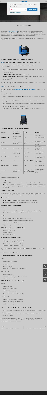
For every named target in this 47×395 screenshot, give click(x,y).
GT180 (2, 62)
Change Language (32, 9)
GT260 (2, 86)
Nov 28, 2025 (23, 27)
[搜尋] (46, 1)
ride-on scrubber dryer (13, 31)
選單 (0, 2)
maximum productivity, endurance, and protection (24, 89)
